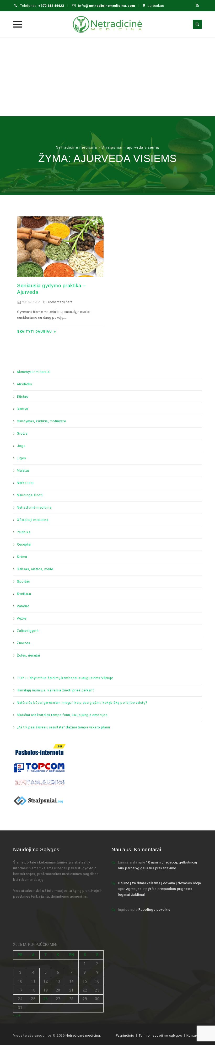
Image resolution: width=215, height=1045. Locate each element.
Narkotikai (25, 483)
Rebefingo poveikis (154, 909)
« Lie (17, 1015)
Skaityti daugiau (34, 331)
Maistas (23, 470)
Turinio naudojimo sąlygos (160, 1035)
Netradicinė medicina (34, 507)
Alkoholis (24, 384)
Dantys (22, 409)
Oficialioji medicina (32, 520)
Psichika (23, 532)
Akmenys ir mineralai (33, 372)
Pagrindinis (125, 1035)
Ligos (21, 458)
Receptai (24, 544)
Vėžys (22, 618)
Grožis (22, 433)
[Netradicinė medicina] (107, 24)
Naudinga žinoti (30, 495)
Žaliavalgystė (28, 631)
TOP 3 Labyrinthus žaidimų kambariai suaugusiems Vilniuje (65, 678)
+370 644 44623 (51, 6)
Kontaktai (194, 1035)
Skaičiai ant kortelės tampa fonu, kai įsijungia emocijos (62, 715)
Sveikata (24, 594)
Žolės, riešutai (28, 655)
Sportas (23, 581)
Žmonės (23, 643)
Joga (21, 446)
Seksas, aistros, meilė (35, 569)
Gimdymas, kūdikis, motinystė (41, 421)
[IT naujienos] (39, 767)
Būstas (22, 396)
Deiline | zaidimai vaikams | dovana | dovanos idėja (159, 883)
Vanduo (23, 606)
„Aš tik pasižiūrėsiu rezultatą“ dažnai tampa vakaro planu (63, 727)
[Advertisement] (107, 77)
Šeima (22, 557)
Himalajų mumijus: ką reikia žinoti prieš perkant (55, 690)
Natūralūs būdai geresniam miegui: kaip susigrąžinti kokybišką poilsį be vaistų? (82, 703)
